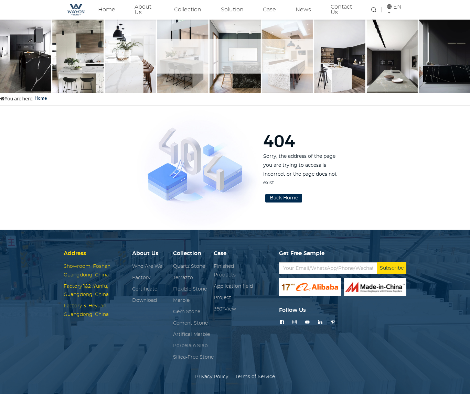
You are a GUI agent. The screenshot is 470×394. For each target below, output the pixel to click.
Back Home (284, 198)
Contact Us (341, 9)
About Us (143, 9)
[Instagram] (295, 322)
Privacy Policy (211, 376)
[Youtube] (307, 322)
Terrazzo (183, 277)
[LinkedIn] (320, 322)
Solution (232, 9)
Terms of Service (255, 376)
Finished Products (225, 270)
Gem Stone (186, 311)
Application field (233, 286)
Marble (181, 300)
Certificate (144, 289)
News (303, 9)
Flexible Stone (190, 289)
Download (144, 300)
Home (106, 9)
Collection (187, 9)
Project (222, 297)
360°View (225, 309)
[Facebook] (282, 322)
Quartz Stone (189, 266)
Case (269, 9)
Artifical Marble (191, 334)
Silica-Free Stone (193, 357)
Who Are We (147, 266)
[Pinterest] (333, 322)
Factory (141, 277)
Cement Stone (190, 323)
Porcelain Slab (190, 345)
